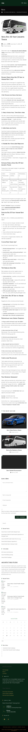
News (4, 671)
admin (5, 44)
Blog (23, 727)
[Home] (2, 12)
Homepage (5, 670)
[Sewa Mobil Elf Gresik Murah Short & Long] (3, 610)
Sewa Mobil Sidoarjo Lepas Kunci (9, 541)
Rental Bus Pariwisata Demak (14, 450)
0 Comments (7, 46)
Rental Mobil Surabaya (8, 695)
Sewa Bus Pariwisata (8, 691)
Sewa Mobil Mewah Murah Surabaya (11, 650)
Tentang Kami (6, 727)
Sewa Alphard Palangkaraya (14, 470)
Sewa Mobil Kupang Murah (14, 430)
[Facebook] (4, 719)
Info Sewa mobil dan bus (7, 552)
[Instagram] (8, 719)
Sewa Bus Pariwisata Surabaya (10, 729)
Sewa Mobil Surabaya (6, 557)
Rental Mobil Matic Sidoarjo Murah (9, 544)
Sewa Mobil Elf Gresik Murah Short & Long (11, 538)
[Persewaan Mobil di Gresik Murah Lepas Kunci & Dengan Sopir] (3, 598)
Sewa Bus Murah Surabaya (9, 648)
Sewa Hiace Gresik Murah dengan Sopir (10, 531)
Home (19, 727)
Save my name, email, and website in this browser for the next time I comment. (13, 512)
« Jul (2, 641)
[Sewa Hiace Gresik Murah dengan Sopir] (3, 585)
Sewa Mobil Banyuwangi (7, 554)
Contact (5, 673)
